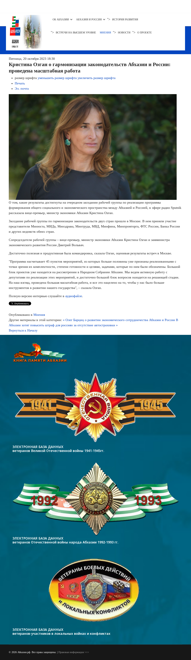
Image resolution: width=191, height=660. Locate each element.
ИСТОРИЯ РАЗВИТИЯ (125, 19)
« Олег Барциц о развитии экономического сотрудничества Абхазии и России (119, 320)
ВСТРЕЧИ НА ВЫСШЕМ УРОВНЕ (76, 32)
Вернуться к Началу (23, 330)
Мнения (39, 315)
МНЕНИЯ (105, 32)
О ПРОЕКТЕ (144, 32)
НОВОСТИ (124, 32)
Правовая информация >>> (73, 652)
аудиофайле (73, 296)
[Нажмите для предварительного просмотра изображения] (95, 147)
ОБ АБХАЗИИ (61, 19)
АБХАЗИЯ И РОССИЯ (89, 19)
